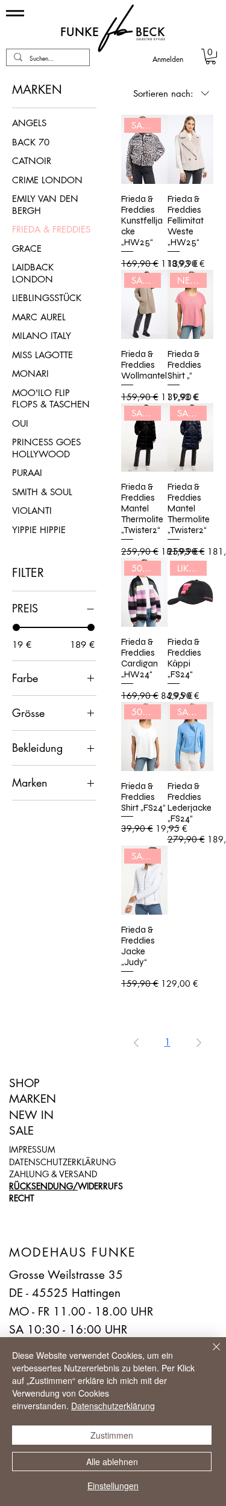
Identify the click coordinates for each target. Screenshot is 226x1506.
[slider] (16, 627)
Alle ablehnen (112, 1462)
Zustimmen (111, 1435)
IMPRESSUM (32, 1149)
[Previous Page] (136, 1043)
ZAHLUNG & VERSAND (53, 1174)
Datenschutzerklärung (113, 1406)
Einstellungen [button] (113, 1486)
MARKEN (32, 1098)
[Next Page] (199, 1043)
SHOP (24, 1083)
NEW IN (31, 1115)
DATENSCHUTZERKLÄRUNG (62, 1162)
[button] (210, 56)
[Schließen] (209, 1354)
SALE (21, 1130)
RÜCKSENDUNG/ (43, 1186)
